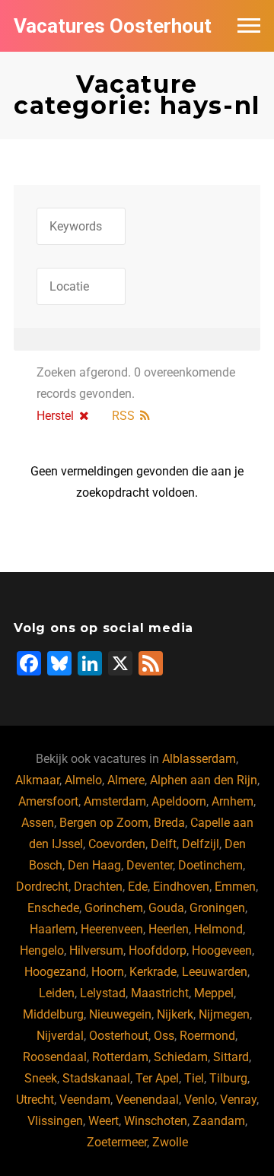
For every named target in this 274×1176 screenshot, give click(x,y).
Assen (37, 822)
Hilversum (96, 950)
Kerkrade (153, 972)
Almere (126, 780)
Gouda (166, 908)
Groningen (217, 908)
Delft (164, 844)
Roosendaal (55, 1057)
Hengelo (42, 950)
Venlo (199, 1099)
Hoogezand (55, 972)
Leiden (57, 993)
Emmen (235, 886)
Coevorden (116, 844)
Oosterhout (118, 1035)
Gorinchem (113, 908)
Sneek (40, 1078)
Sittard (231, 1057)
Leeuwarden (214, 972)
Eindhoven (181, 886)
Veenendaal (147, 1099)
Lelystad (103, 993)
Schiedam (181, 1057)
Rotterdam (120, 1057)
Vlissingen (55, 1121)
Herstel (55, 415)
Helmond (218, 929)
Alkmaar (37, 780)
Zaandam (219, 1121)
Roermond (207, 1035)
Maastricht (160, 993)
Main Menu (248, 25)
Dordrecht (42, 886)
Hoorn (107, 972)
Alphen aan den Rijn (203, 780)
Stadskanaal (96, 1078)
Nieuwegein (120, 1014)
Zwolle (170, 1142)
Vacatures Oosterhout (113, 26)
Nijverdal (60, 1035)
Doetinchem (210, 865)
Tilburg (228, 1078)
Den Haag (94, 865)
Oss (164, 1035)
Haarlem (52, 929)
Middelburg (53, 1014)
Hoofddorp (157, 950)
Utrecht (35, 1099)
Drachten (98, 886)
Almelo (83, 780)
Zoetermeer (117, 1142)
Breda (169, 822)
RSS (123, 415)
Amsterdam (115, 801)
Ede (138, 886)
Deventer (149, 865)
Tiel (194, 1078)
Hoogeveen (222, 950)
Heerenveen (112, 929)
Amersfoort (48, 801)
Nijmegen (224, 1014)
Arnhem (232, 801)
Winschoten (155, 1121)
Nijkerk (175, 1014)
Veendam (84, 1099)
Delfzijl (200, 844)
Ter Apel (157, 1078)
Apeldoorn (178, 801)
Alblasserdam (199, 759)
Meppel (214, 993)
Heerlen (168, 929)
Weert (103, 1121)
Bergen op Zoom (103, 822)
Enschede (53, 908)
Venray (238, 1099)
